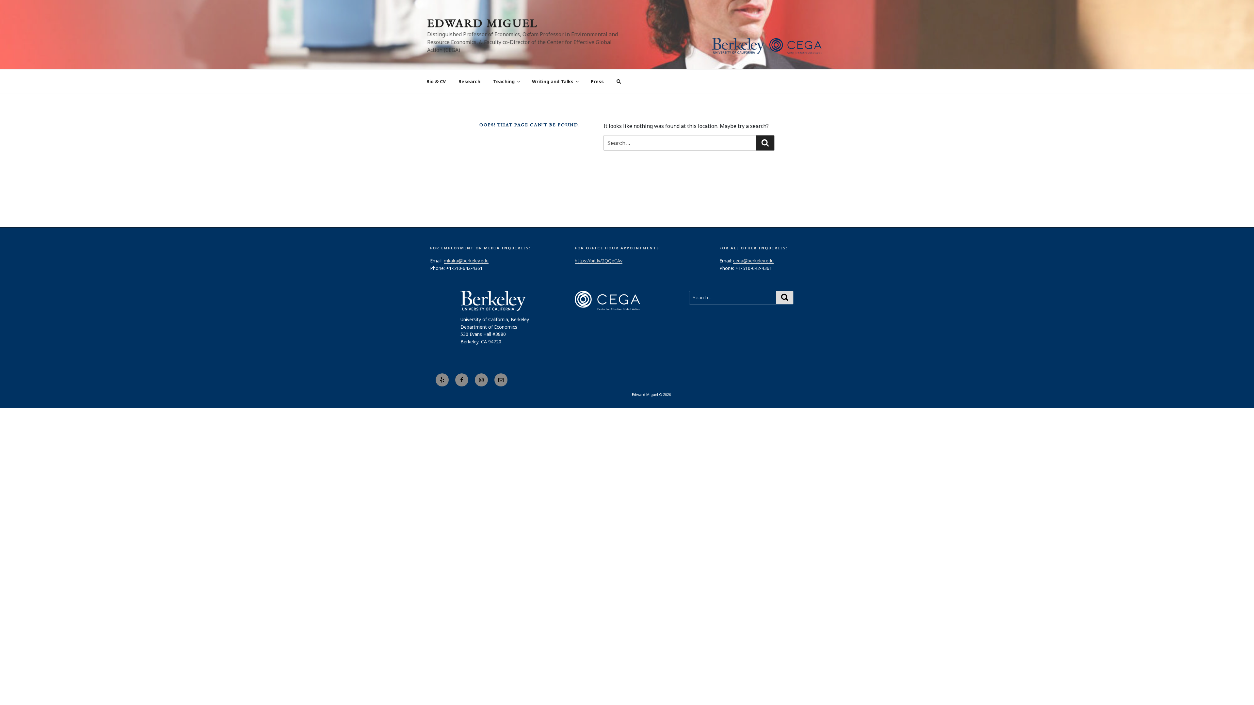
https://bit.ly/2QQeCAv (598, 261)
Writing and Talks (552, 81)
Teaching (504, 81)
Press (597, 81)
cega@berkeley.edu (753, 261)
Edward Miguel (482, 23)
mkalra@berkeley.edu (466, 261)
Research (469, 81)
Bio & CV (436, 81)
